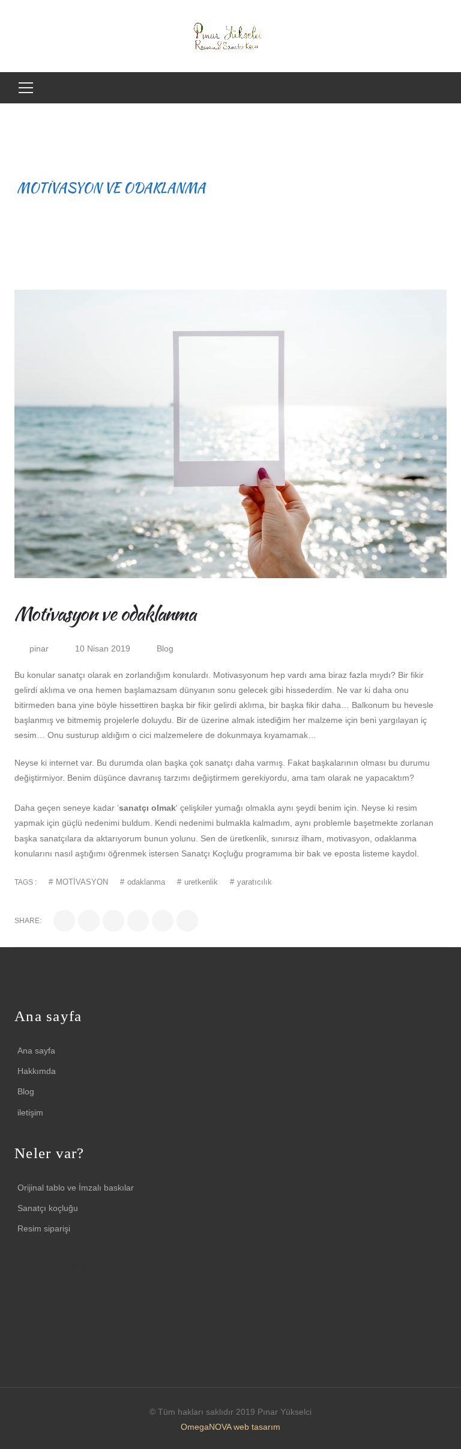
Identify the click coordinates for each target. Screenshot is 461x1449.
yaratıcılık (254, 882)
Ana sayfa (36, 1050)
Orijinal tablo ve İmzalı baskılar (75, 1187)
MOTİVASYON (82, 882)
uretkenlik (201, 882)
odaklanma (146, 882)
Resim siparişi (43, 1228)
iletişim (30, 1112)
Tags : (25, 882)
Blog (165, 648)
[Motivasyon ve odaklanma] (230, 434)
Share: (27, 921)
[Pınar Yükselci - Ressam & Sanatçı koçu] (230, 35)
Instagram (21, 1302)
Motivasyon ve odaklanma (104, 613)
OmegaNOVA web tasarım (230, 1427)
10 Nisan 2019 (104, 648)
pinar (39, 648)
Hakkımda (36, 1071)
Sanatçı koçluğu (47, 1208)
